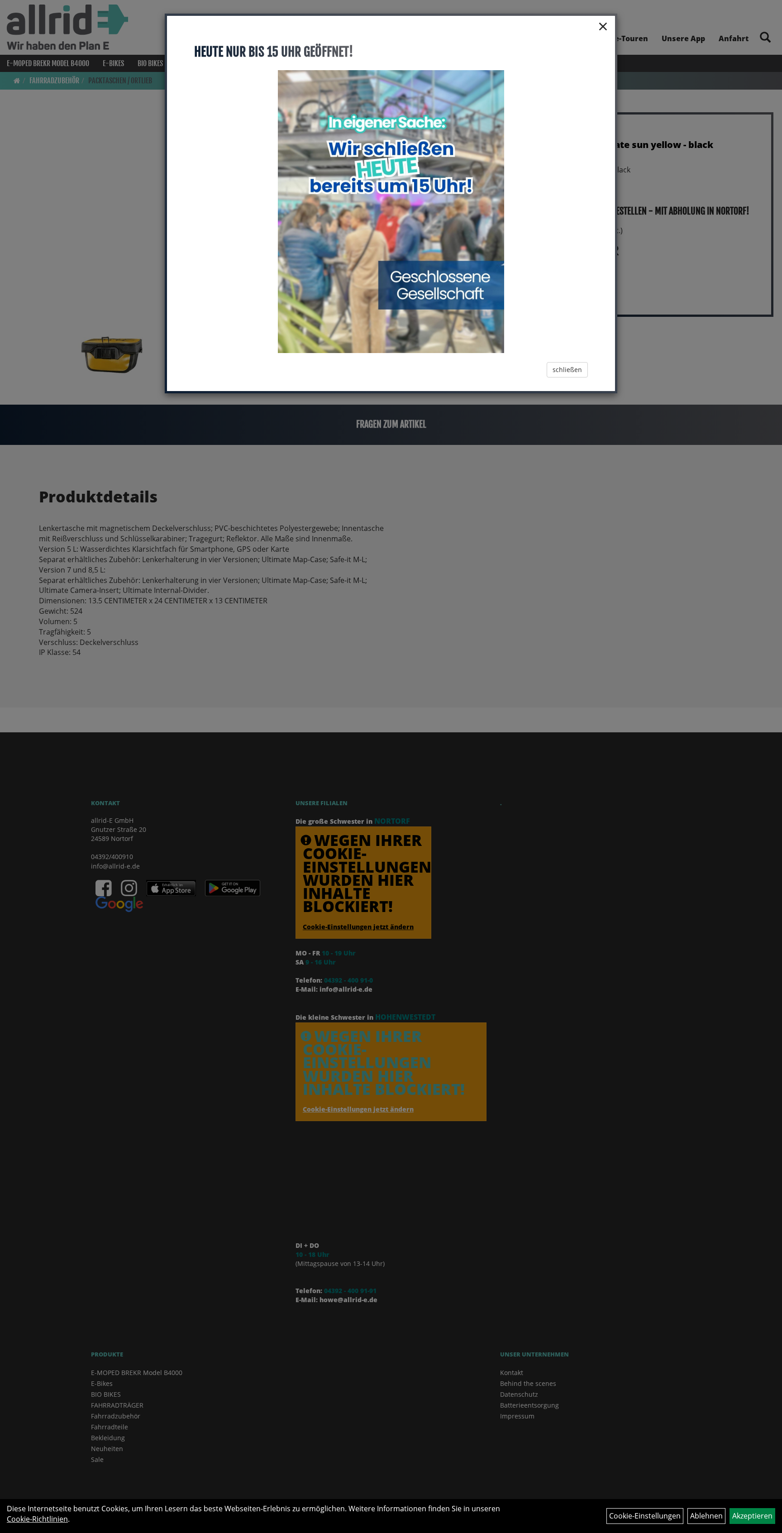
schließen (567, 369)
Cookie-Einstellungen (645, 1516)
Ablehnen (706, 1516)
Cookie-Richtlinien (37, 1519)
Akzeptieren (752, 1516)
